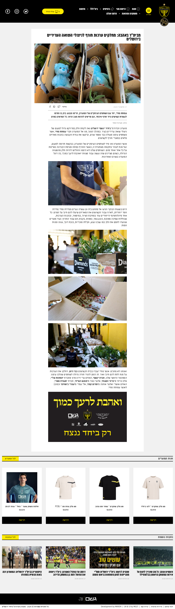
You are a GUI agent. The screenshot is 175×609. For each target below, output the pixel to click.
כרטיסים (106, 9)
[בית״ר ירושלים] (164, 14)
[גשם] (87, 598)
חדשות (82, 9)
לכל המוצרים (10, 459)
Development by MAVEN (111, 607)
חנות (134, 9)
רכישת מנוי (121, 9)
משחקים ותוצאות (129, 13)
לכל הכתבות (10, 537)
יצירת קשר (144, 607)
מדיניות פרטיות (156, 607)
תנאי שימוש (169, 607)
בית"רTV (94, 9)
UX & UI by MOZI (131, 607)
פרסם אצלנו (111, 13)
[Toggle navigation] (149, 10)
